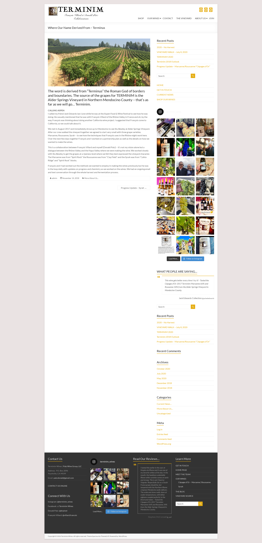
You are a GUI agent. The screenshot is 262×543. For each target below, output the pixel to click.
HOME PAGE (181, 470)
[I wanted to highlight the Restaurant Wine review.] (166, 245)
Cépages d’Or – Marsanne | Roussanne (194, 482)
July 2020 (161, 373)
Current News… (164, 404)
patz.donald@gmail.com (64, 478)
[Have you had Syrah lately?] (185, 147)
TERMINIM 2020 (165, 56)
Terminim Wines (66, 506)
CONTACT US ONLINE (57, 486)
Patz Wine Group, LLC (72, 466)
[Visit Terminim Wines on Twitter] (201, 10)
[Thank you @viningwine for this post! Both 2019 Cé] (205, 206)
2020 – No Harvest (166, 47)
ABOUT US (200, 18)
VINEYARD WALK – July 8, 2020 (172, 52)
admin (54, 178)
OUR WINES (153, 18)
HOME (160, 85)
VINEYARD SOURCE (184, 496)
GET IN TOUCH (164, 90)
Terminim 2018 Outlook (168, 61)
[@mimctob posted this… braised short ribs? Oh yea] (205, 127)
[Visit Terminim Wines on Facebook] (210, 10)
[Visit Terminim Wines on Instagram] (206, 10)
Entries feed (162, 434)
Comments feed (164, 439)
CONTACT (168, 18)
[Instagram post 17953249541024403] (205, 245)
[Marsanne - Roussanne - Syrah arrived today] (166, 206)
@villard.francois (69, 515)
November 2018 (164, 388)
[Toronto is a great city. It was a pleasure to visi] (205, 147)
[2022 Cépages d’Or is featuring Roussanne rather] (185, 127)
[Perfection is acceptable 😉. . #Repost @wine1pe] (205, 167)
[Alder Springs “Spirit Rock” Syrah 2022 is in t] (205, 186)
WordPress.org (164, 443)
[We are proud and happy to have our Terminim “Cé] (166, 186)
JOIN (211, 18)
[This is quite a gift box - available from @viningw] (166, 127)
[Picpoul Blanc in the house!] (185, 186)
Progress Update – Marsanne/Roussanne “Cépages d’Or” (183, 66)
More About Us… (165, 408)
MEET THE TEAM (183, 474)
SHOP (141, 18)
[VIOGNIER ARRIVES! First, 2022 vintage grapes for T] (185, 206)
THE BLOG (180, 491)
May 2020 (161, 378)
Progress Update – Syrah (134, 188)
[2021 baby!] (166, 147)
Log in (159, 429)
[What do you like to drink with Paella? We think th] (166, 225)
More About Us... (91, 178)
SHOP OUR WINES (166, 99)
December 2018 (164, 383)
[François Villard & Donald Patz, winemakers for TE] (185, 167)
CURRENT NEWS (165, 94)
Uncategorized (164, 413)
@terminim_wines (65, 502)
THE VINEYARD (184, 18)
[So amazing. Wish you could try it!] (205, 225)
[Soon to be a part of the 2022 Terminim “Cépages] (185, 225)
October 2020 (163, 368)
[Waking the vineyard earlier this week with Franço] (185, 245)
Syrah (180, 486)
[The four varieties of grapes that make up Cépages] (166, 167)
